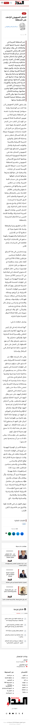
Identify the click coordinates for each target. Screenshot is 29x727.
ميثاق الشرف (8, 678)
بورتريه (24, 685)
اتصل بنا (9, 691)
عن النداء (9, 675)
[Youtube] (13, 713)
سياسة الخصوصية (9, 685)
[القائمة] (2, 3)
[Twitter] (17, 533)
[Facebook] (22, 533)
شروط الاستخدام (7, 688)
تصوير (24, 687)
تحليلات (23, 678)
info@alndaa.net (21, 666)
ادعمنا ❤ (6, 2)
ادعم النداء (9, 693)
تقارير (24, 675)
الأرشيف (9, 680)
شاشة (24, 690)
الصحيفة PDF (8, 682)
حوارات (24, 682)
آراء (25, 680)
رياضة (24, 692)
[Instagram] (16, 713)
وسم (24, 523)
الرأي (24, 13)
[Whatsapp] (9, 533)
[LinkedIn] (13, 533)
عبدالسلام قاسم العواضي (11, 26)
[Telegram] (6, 533)
